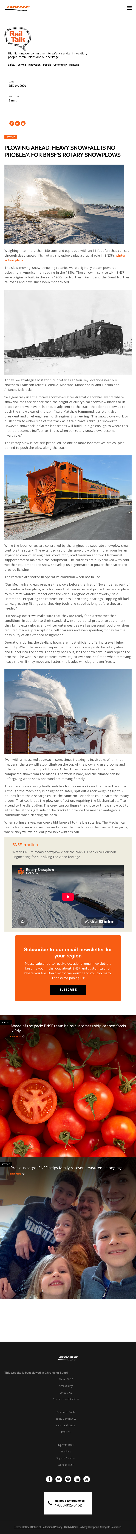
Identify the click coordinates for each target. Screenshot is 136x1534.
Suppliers (66, 1451)
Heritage (74, 64)
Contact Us (66, 1392)
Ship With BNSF (66, 1445)
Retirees (65, 1432)
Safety (11, 64)
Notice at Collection (42, 1527)
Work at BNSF (66, 1464)
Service (22, 64)
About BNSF (66, 1379)
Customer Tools (65, 1412)
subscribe (68, 989)
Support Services (65, 1458)
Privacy (58, 1527)
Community (60, 64)
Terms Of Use (22, 1527)
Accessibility (66, 1386)
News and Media (65, 1425)
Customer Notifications (65, 1399)
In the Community (66, 1418)
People (47, 64)
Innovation (34, 64)
